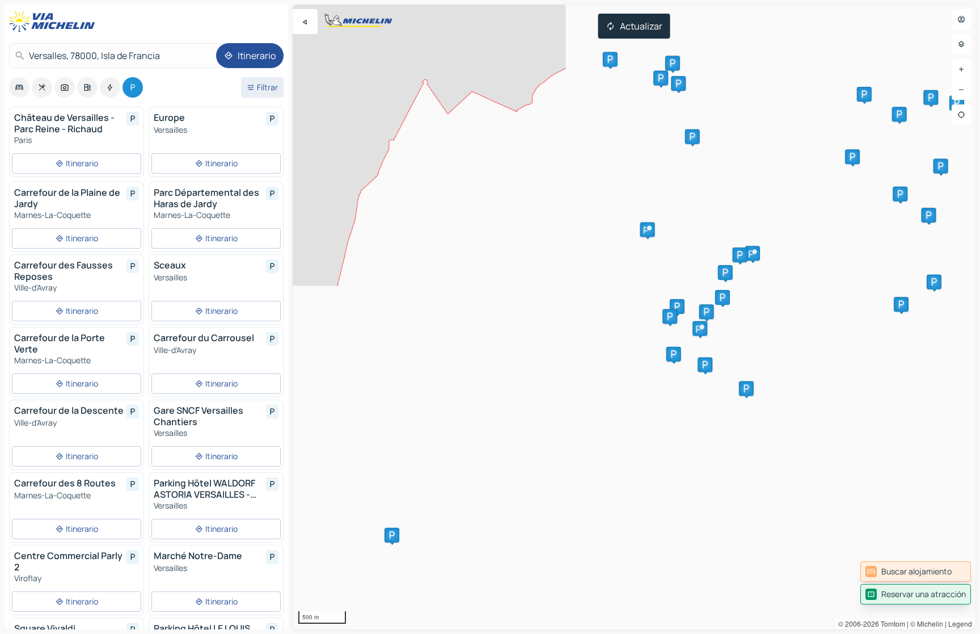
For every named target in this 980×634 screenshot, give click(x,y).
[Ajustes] (961, 44)
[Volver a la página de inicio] (54, 21)
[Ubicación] (961, 114)
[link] (915, 571)
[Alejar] (961, 89)
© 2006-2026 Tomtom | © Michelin (890, 623)
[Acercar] (961, 69)
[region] (634, 317)
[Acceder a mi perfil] (961, 19)
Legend (960, 623)
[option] (19, 87)
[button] (752, 253)
